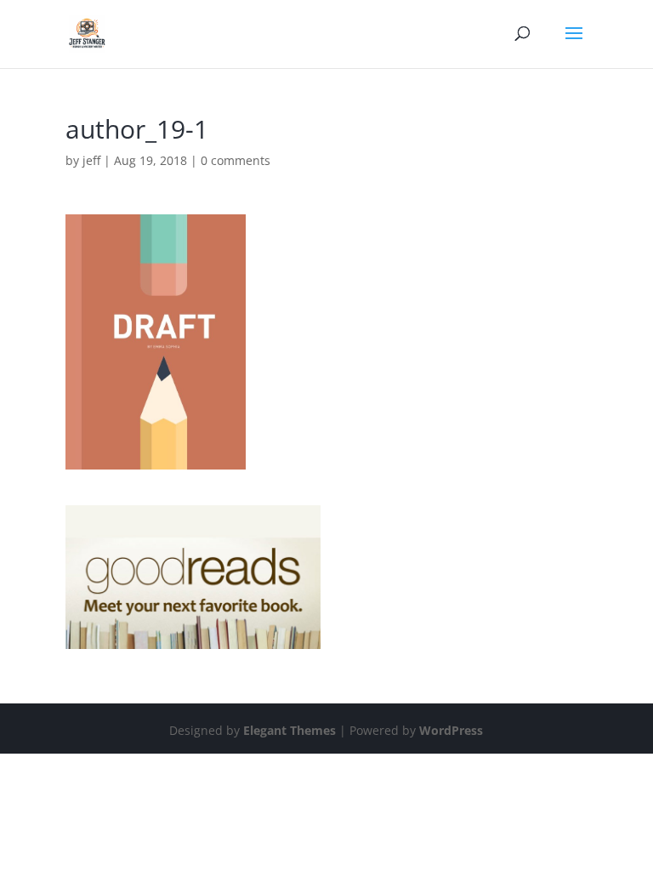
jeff (91, 160)
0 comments (235, 160)
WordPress (451, 730)
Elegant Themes (289, 730)
